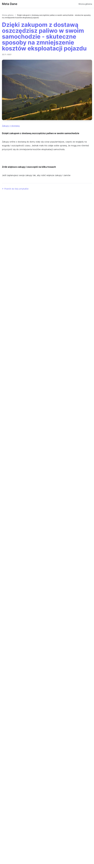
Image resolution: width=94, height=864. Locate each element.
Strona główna (85, 4)
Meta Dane (9, 4)
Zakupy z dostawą (10, 126)
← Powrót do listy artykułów (15, 188)
